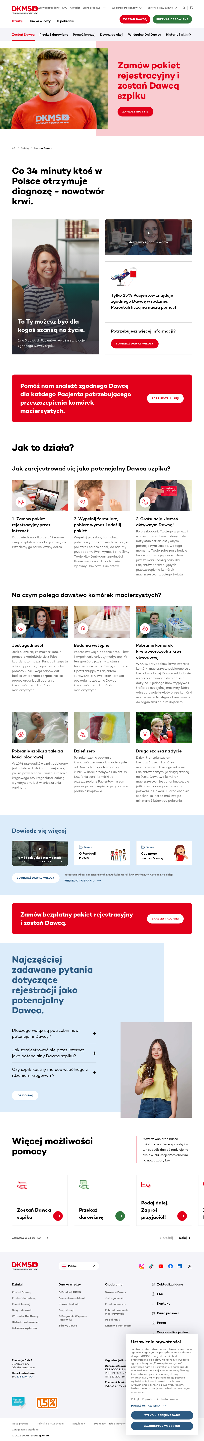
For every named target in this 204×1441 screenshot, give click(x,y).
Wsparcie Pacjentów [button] (124, 7)
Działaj (17, 21)
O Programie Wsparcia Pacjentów (73, 1318)
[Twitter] (189, 1266)
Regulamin (78, 1423)
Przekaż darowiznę (53, 34)
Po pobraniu (112, 1319)
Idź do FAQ (25, 1095)
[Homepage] (14, 147)
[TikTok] (151, 1266)
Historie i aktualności (25, 1322)
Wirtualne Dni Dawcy (144, 34)
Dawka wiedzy (39, 21)
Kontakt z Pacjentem (118, 1325)
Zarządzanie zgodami (25, 1429)
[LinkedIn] (180, 1266)
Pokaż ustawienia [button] (145, 1405)
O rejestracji (66, 1310)
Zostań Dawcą (23, 34)
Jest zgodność (114, 1298)
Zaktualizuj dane (49, 7)
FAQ (64, 7)
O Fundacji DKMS (70, 1292)
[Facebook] (170, 1266)
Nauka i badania (69, 1304)
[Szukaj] (183, 8)
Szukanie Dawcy (115, 1292)
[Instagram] (141, 1266)
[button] (106, 8)
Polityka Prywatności (144, 1399)
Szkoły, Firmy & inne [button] (160, 7)
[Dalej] (183, 34)
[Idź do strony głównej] (25, 10)
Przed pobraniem (115, 1304)
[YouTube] (161, 1266)
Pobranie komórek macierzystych (116, 1312)
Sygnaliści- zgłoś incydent (110, 1423)
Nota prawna (20, 1423)
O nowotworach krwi (72, 1298)
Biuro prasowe (91, 7)
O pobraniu (65, 21)
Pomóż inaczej (84, 34)
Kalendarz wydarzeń (24, 1328)
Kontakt (75, 7)
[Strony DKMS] (190, 8)
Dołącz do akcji (111, 34)
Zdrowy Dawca (68, 1325)
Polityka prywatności (50, 1423)
